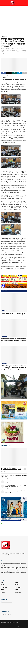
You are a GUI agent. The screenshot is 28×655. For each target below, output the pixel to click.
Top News (17, 591)
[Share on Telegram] (19, 73)
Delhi (2, 585)
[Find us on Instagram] (5, 614)
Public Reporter (18, 587)
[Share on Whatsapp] (14, 73)
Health (2, 589)
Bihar (2, 582)
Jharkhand (6, 36)
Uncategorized (18, 592)
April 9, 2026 (3, 56)
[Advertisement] (14, 20)
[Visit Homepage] (12, 2)
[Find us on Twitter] (3, 614)
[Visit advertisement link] (14, 281)
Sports (16, 589)
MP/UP (16, 582)
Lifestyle (3, 592)
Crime (2, 584)
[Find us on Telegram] (10, 614)
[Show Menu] (25, 3)
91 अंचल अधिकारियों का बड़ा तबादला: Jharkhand (13, 481)
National (16, 584)
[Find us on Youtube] (8, 614)
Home (2, 36)
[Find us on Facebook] (1, 614)
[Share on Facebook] (3, 73)
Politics (16, 585)
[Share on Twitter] (8, 73)
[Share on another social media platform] (24, 73)
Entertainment (4, 587)
